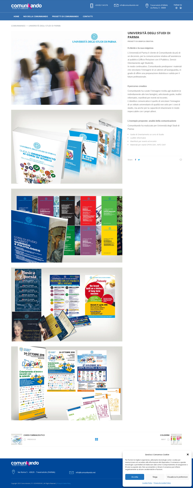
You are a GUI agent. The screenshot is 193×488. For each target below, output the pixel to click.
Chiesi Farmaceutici (34, 435)
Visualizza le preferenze (177, 477)
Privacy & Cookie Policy (162, 483)
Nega (155, 477)
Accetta (134, 477)
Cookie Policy (147, 483)
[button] (187, 454)
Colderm (164, 435)
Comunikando (18, 25)
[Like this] (181, 159)
